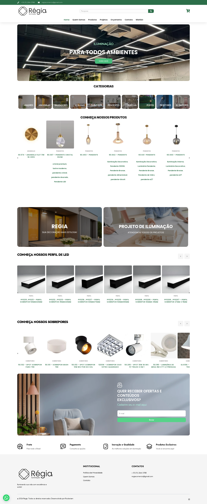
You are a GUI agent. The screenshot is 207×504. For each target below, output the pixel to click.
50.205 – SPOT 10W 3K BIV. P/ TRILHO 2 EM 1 (137, 366)
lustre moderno (31, 168)
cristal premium (31, 164)
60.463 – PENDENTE (60, 155)
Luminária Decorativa (146, 166)
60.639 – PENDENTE (176, 155)
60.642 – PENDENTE (89, 155)
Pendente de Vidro (117, 175)
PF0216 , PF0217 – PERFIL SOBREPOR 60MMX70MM (60, 301)
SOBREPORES (30, 361)
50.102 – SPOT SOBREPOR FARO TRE (30, 366)
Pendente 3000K (88, 166)
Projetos (104, 19)
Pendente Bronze (88, 170)
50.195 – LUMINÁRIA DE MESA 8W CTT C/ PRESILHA (163, 366)
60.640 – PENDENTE (147, 155)
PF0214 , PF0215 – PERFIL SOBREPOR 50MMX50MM (89, 301)
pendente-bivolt (89, 179)
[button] (17, 158)
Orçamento (116, 19)
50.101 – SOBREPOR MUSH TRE (56, 366)
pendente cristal (31, 173)
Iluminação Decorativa (88, 161)
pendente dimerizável (88, 175)
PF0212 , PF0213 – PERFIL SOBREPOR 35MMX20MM (31, 301)
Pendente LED (31, 181)
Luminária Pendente (117, 166)
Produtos (92, 19)
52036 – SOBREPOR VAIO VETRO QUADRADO (110, 366)
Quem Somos (78, 19)
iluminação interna (146, 161)
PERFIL (31, 296)
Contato (129, 19)
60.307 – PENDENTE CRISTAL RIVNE (31, 156)
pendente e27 (118, 179)
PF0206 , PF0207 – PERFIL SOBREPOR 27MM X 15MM (147, 301)
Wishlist (139, 19)
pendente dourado (30, 177)
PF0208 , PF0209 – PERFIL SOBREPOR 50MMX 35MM (118, 301)
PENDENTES (31, 151)
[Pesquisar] (151, 11)
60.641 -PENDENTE (118, 155)
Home (66, 19)
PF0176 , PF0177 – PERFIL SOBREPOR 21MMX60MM (176, 301)
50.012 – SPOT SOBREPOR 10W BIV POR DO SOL (83, 366)
